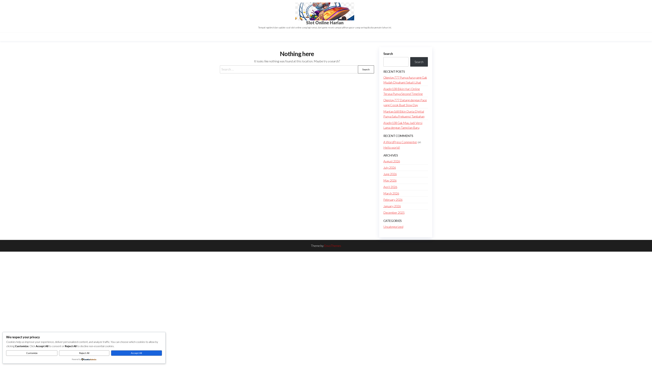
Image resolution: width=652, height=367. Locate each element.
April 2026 (390, 187)
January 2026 (392, 206)
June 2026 (390, 174)
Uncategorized (393, 227)
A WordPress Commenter (400, 142)
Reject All (84, 353)
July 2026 (389, 167)
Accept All (136, 353)
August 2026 (391, 161)
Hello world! (391, 147)
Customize (32, 353)
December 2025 (394, 212)
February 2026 (393, 200)
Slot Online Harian (324, 22)
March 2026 (391, 193)
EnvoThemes (332, 246)
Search (388, 54)
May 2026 (390, 180)
